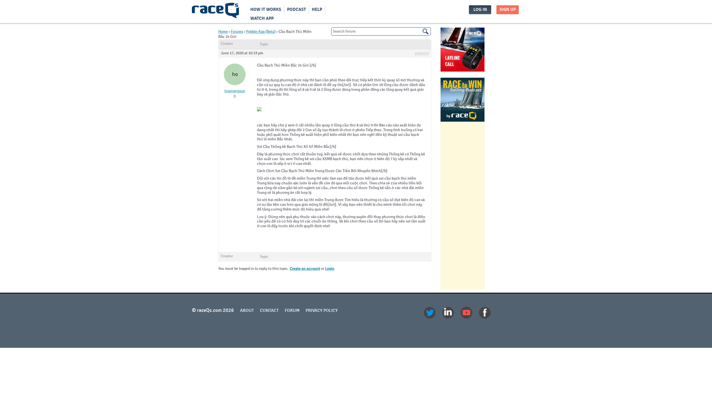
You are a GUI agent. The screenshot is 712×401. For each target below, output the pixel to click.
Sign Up (508, 9)
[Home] (215, 12)
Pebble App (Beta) (261, 31)
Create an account (305, 268)
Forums (237, 31)
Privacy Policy (322, 310)
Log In (480, 9)
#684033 (422, 53)
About (247, 310)
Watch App (262, 18)
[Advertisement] (462, 205)
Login (329, 268)
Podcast (296, 9)
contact (269, 310)
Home (223, 31)
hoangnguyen (234, 93)
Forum (292, 310)
